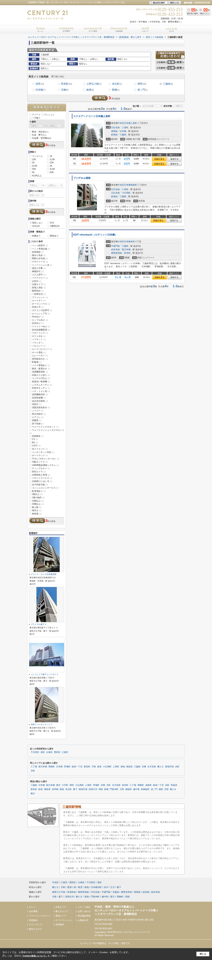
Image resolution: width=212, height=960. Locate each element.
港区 (43, 752)
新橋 (115, 89)
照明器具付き (40, 359)
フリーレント (40, 297)
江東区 (65, 752)
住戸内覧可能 (40, 484)
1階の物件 (38, 497)
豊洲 (69, 887)
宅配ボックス (40, 462)
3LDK (52, 169)
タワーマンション (64, 920)
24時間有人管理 (41, 475)
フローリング (40, 333)
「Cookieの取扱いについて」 (34, 956)
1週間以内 (55, 226)
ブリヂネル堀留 (82, 178)
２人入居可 (39, 274)
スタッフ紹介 (84, 907)
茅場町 (67, 766)
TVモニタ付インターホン (45, 458)
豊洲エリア (60, 916)
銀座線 (114, 134)
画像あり (36, 236)
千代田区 (35, 752)
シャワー (37, 410)
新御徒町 (145, 789)
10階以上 (38, 501)
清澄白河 (93, 789)
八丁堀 (34, 766)
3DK (34, 169)
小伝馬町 (126, 193)
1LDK (52, 159)
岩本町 (127, 253)
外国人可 (37, 307)
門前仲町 (114, 789)
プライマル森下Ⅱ (39, 624)
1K (51, 156)
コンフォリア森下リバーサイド (44, 674)
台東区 (49, 752)
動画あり (54, 236)
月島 (94, 766)
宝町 (33, 771)
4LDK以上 (37, 175)
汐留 (166, 789)
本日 (52, 222)
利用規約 (33, 920)
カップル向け (40, 320)
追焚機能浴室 (40, 394)
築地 (123, 766)
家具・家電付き (41, 368)
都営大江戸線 (58, 892)
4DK (52, 172)
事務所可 (37, 271)
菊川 (33, 793)
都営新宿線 (116, 253)
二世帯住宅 (39, 294)
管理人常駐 (39, 287)
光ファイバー (40, 449)
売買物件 (59, 924)
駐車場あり (39, 491)
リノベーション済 (42, 265)
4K (33, 172)
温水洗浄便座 (40, 401)
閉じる (203, 954)
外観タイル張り (41, 375)
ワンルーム (37, 156)
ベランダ (37, 342)
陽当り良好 (39, 255)
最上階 (36, 507)
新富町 (87, 766)
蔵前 (161, 789)
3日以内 (36, 226)
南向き (36, 510)
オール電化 (39, 352)
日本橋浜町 (96, 887)
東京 (58, 785)
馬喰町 (51, 766)
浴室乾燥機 (39, 397)
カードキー (39, 300)
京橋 (64, 89)
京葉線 (115, 892)
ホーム (32, 907)
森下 (75, 789)
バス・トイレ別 (41, 391)
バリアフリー (40, 278)
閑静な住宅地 (40, 258)
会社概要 (33, 911)
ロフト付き (39, 336)
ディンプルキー (41, 468)
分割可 (36, 281)
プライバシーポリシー (40, 916)
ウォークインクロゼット (45, 427)
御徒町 (128, 789)
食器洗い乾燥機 (41, 381)
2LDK (34, 166)
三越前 (168, 83)
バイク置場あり (41, 365)
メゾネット (39, 339)
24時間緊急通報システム (45, 465)
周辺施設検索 (84, 916)
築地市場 (169, 766)
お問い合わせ (84, 911)
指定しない (37, 222)
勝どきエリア (61, 911)
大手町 (65, 785)
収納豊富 (37, 436)
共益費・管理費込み (41, 138)
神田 (141, 83)
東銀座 (129, 766)
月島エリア (60, 907)
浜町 (177, 766)
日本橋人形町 (130, 123)
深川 (106, 887)
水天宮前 (151, 766)
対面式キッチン (41, 388)
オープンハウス (41, 304)
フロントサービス (42, 478)
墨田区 (57, 752)
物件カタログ (35, 929)
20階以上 (38, 504)
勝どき (160, 766)
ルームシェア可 (41, 313)
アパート (36, 114)
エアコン (37, 417)
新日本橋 (126, 249)
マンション (49, 114)
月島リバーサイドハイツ (42, 724)
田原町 (66, 83)
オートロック (40, 455)
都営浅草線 (126, 892)
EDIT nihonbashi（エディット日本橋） (95, 234)
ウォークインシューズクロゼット (46, 431)
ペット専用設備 (41, 249)
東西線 (114, 131)
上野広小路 (93, 83)
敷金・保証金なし (40, 131)
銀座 (90, 89)
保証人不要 (39, 268)
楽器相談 (37, 252)
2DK (52, 162)
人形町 (125, 127)
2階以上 (37, 494)
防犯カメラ (39, 471)
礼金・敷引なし (39, 135)
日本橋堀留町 (130, 185)
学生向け (37, 316)
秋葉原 (174, 785)
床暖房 (36, 420)
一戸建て (36, 118)
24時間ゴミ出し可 (42, 481)
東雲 (80, 887)
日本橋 (40, 89)
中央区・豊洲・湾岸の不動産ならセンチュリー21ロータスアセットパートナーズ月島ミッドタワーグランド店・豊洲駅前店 (127, 910)
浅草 (39, 83)
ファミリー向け (41, 326)
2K (33, 162)
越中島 (136, 789)
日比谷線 (115, 127)
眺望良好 (37, 291)
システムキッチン (42, 385)
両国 (101, 789)
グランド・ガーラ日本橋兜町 (43, 574)
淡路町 (148, 785)
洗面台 (36, 404)
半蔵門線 (115, 246)
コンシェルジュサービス (45, 488)
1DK (34, 159)
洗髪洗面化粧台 (41, 407)
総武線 (146, 892)
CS (35, 439)
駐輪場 (36, 362)
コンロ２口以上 (41, 378)
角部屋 (36, 513)
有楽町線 (71, 892)
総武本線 (115, 249)
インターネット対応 (43, 452)
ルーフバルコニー (42, 349)
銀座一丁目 (77, 766)
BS (35, 442)
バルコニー (39, 346)
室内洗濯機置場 (41, 330)
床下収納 (37, 423)
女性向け (37, 323)
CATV (36, 445)
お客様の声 (83, 920)
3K (51, 166)
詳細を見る (159, 159)
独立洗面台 (39, 414)
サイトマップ (35, 924)
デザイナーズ (40, 261)
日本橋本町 (129, 241)
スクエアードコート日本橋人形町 (91, 116)
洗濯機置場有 (40, 372)
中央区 (121, 123)
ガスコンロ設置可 (42, 310)
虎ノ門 (142, 89)
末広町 (117, 83)
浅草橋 (55, 789)
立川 (112, 887)
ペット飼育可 (40, 245)
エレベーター (40, 355)
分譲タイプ (39, 284)
